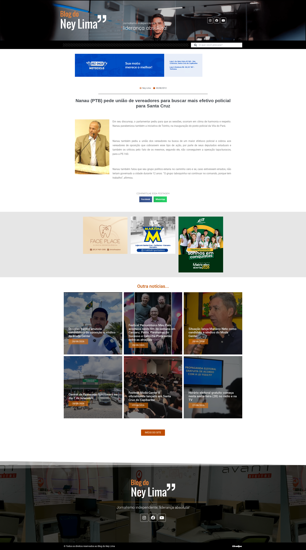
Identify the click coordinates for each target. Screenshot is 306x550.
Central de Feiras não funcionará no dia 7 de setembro (93, 396)
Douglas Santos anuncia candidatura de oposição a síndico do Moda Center (92, 332)
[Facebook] (217, 20)
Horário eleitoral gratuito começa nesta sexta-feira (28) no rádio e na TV (213, 396)
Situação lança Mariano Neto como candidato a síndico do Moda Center (213, 332)
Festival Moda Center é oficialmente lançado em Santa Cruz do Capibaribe (150, 396)
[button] (145, 199)
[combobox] (216, 45)
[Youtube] (223, 20)
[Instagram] (210, 20)
